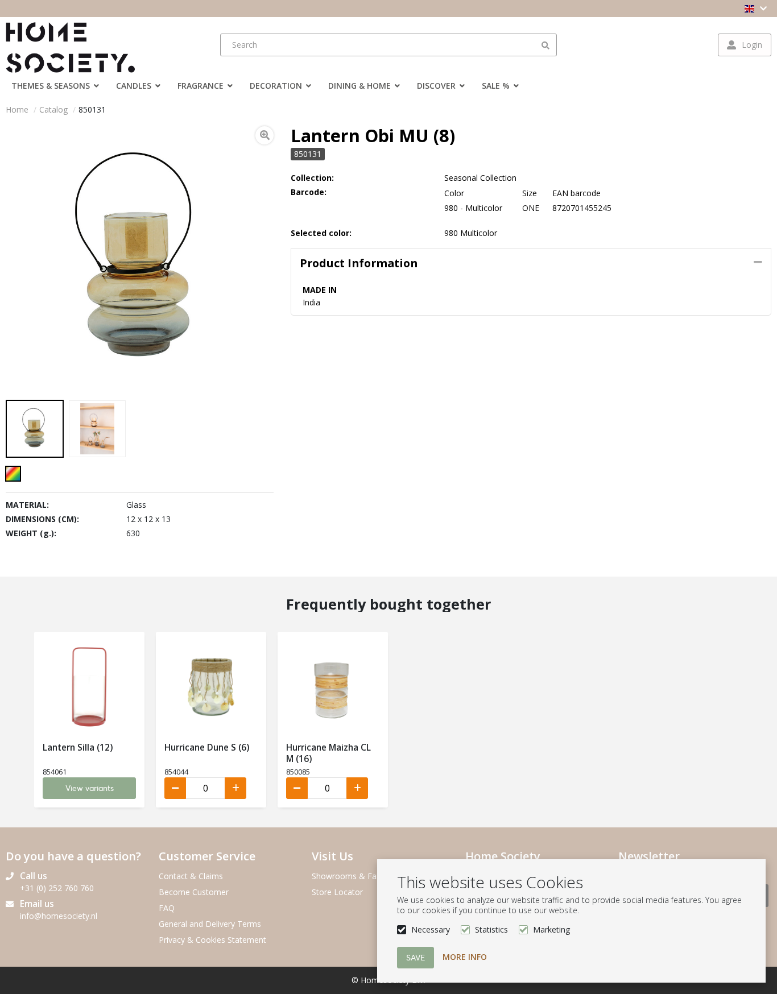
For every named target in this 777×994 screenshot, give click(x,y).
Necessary (430, 929)
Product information (359, 263)
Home (17, 109)
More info (465, 956)
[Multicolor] (13, 473)
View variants (89, 788)
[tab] (531, 263)
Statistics (491, 929)
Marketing (551, 929)
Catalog (53, 109)
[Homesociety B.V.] (77, 45)
